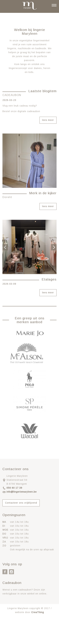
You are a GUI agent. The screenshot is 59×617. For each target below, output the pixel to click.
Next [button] (54, 247)
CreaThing (37, 612)
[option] (29, 247)
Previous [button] (5, 247)
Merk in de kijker (43, 193)
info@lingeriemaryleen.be (22, 491)
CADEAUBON (11, 95)
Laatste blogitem (42, 91)
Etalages (49, 279)
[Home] (29, 5)
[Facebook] (4, 571)
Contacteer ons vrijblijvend (21, 502)
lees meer (48, 120)
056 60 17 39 (14, 487)
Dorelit (7, 197)
